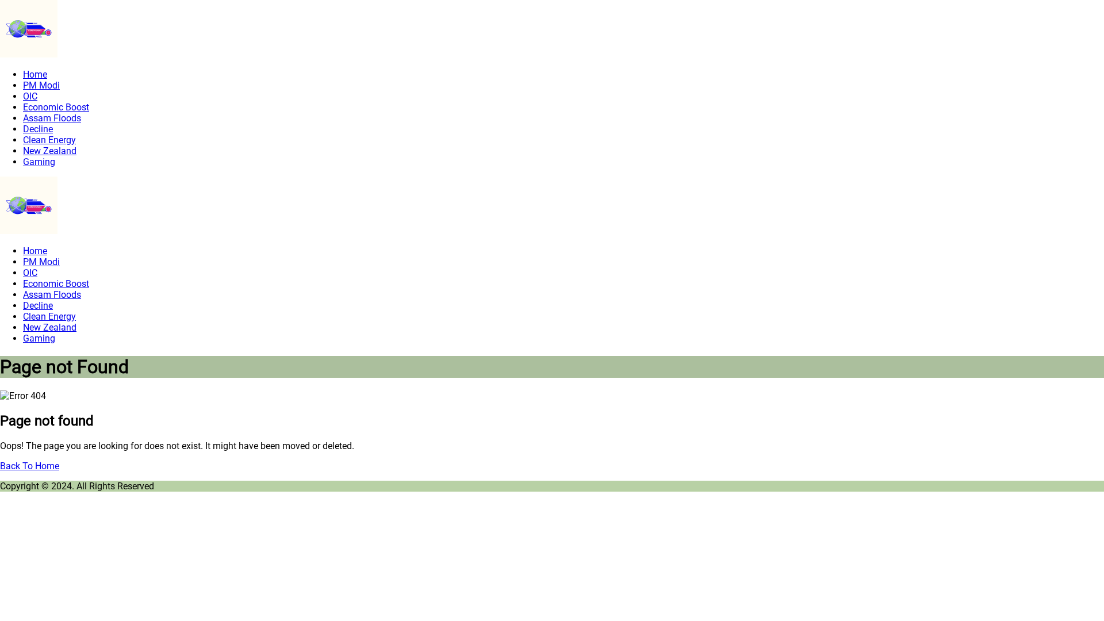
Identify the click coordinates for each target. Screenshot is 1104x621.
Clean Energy (49, 140)
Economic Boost (56, 107)
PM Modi (41, 85)
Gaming (39, 161)
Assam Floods (52, 118)
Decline (38, 129)
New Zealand (49, 150)
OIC (30, 96)
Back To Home (29, 466)
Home (35, 74)
